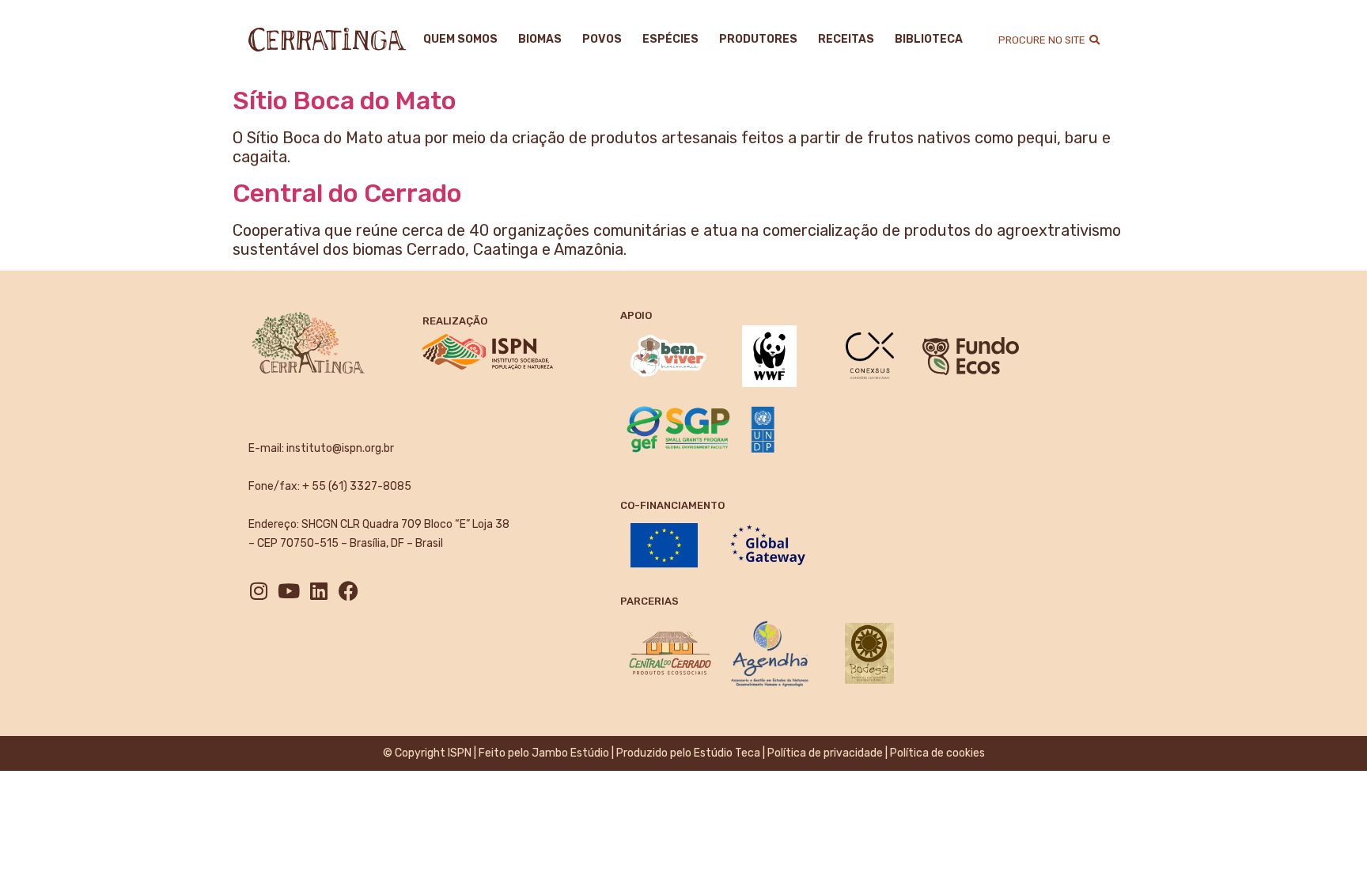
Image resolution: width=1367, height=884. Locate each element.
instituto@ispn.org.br (340, 448)
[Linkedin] (318, 591)
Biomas (540, 39)
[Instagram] (258, 591)
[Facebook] (348, 591)
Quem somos (460, 39)
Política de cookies (937, 753)
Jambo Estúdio (570, 753)
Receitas (846, 39)
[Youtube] (288, 591)
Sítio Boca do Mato (344, 100)
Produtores (758, 39)
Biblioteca (929, 39)
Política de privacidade (825, 753)
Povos (602, 39)
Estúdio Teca (727, 753)
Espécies (670, 39)
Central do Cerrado (347, 193)
